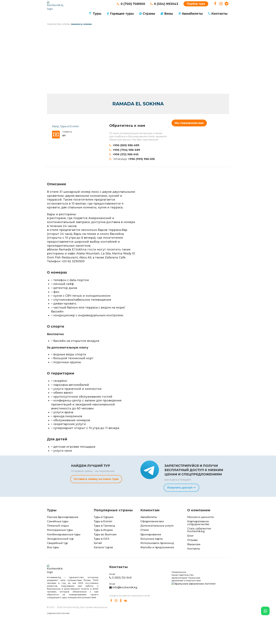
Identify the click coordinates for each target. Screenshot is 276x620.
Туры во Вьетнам (105, 534)
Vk (125, 600)
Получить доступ (180, 487)
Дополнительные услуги (157, 525)
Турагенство (54, 24)
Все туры (53, 547)
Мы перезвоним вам (189, 123)
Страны (149, 13)
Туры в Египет (69, 126)
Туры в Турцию (104, 517)
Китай (98, 543)
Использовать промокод (157, 543)
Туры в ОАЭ (101, 538)
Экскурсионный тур (60, 538)
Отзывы (192, 540)
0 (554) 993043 (166, 4)
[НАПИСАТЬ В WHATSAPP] (265, 611)
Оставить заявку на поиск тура (96, 479)
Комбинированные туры (63, 534)
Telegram (226, 4)
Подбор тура (196, 3)
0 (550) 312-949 (121, 577)
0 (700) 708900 (133, 4)
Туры (97, 13)
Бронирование (150, 534)
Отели (66, 24)
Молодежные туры (60, 530)
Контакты (219, 13)
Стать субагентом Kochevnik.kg (199, 530)
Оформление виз (152, 521)
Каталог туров (103, 547)
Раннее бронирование (62, 517)
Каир (55, 126)
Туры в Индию (103, 530)
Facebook (215, 4)
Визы (168, 13)
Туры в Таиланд (104, 525)
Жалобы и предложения (157, 547)
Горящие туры (122, 13)
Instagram (220, 4)
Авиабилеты (192, 13)
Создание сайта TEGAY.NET (58, 613)
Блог (190, 535)
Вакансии (193, 544)
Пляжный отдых (58, 525)
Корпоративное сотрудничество (198, 523)
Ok (121, 600)
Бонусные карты (151, 538)
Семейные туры (58, 521)
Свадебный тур (57, 543)
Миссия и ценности (200, 517)
